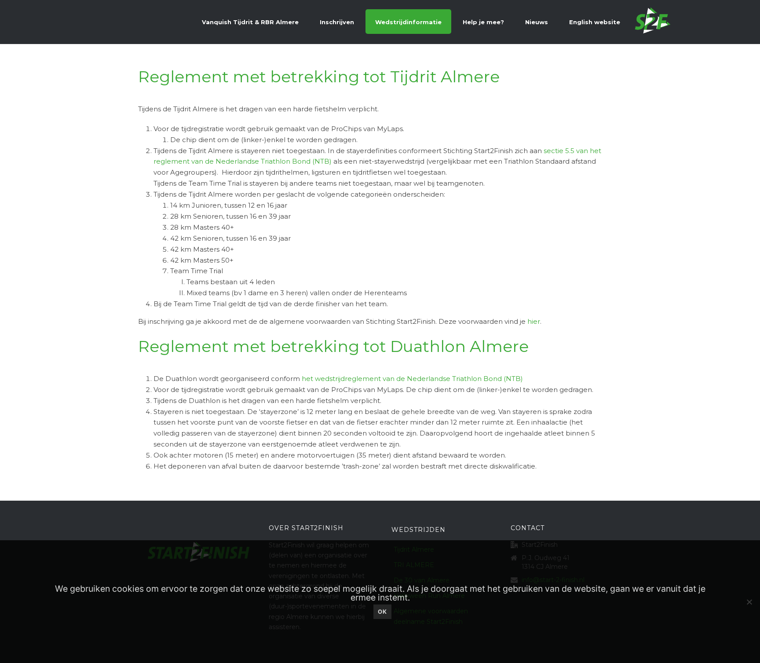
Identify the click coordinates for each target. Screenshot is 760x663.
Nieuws (536, 22)
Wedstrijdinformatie (408, 22)
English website (594, 22)
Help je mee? (483, 22)
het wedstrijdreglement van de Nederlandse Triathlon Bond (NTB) (412, 378)
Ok (382, 611)
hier (533, 321)
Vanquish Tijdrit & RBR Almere (250, 22)
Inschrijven (337, 22)
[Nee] (749, 601)
